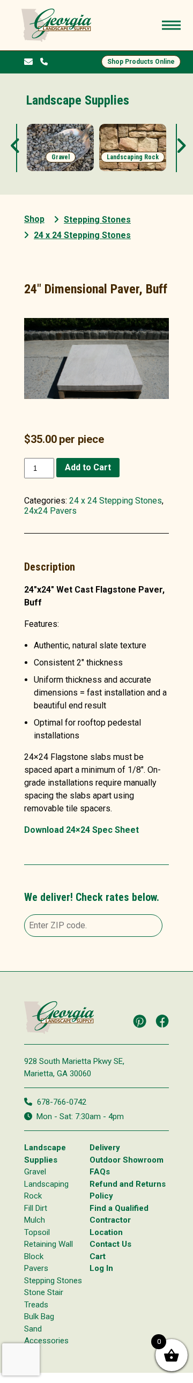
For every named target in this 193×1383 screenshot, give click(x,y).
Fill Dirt (35, 1208)
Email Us (31, 62)
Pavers (36, 1268)
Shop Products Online (141, 61)
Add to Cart (88, 467)
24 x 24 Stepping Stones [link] (82, 235)
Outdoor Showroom (127, 1160)
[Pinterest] (139, 1021)
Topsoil (37, 1232)
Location (106, 1232)
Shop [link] (34, 219)
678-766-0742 (61, 1102)
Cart (98, 1256)
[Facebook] (162, 1021)
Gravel (35, 1172)
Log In (101, 1268)
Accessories (46, 1340)
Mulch (34, 1220)
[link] (60, 147)
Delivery (105, 1147)
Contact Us (110, 1244)
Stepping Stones (97, 220)
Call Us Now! (46, 61)
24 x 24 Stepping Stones (115, 500)
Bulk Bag (39, 1316)
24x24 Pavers (50, 511)
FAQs (100, 1172)
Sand (33, 1329)
